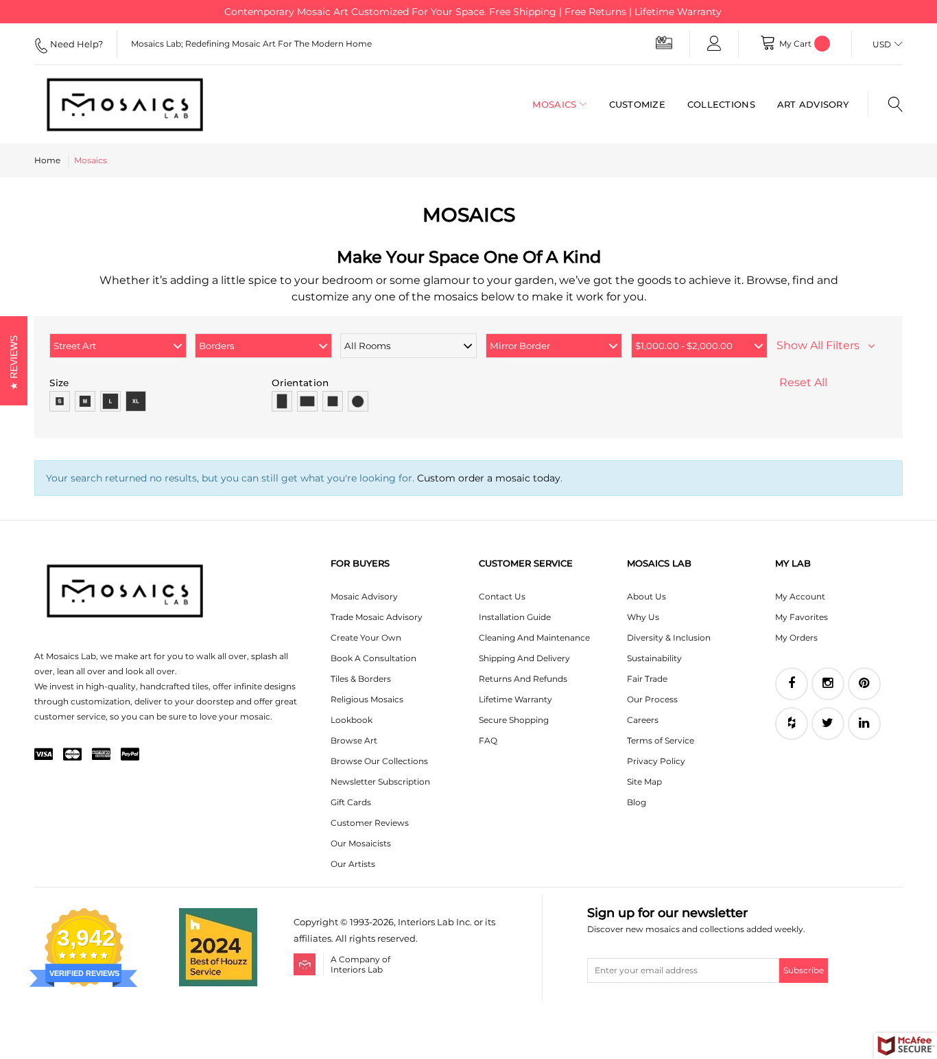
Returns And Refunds (523, 679)
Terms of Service (660, 740)
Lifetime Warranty (515, 699)
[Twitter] (827, 723)
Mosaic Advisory (364, 596)
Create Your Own (366, 637)
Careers (643, 720)
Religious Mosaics (367, 699)
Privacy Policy (656, 761)
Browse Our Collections (379, 761)
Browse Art (354, 740)
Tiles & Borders (361, 679)
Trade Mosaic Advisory (377, 617)
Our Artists (353, 864)
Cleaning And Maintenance (534, 637)
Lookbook (351, 720)
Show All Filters (822, 345)
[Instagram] (827, 683)
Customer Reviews (370, 823)
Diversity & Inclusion (669, 637)
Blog (636, 802)
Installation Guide (515, 617)
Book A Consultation (373, 658)
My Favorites (801, 617)
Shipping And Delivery (524, 658)
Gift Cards (351, 802)
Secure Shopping (514, 720)
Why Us (643, 617)
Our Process (652, 699)
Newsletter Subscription (380, 781)
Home (47, 160)
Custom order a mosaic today (488, 478)
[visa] (43, 755)
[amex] (101, 755)
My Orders (796, 637)
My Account (800, 596)
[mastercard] (72, 755)
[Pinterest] (864, 683)
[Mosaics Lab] (130, 104)
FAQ (488, 740)
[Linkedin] (864, 723)
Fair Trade (647, 679)
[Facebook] (791, 683)
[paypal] (130, 755)
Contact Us (502, 596)
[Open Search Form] (885, 104)
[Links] (714, 44)
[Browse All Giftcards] (664, 42)
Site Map (644, 781)
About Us (646, 596)
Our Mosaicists (361, 843)
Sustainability (654, 658)
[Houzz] (791, 723)
